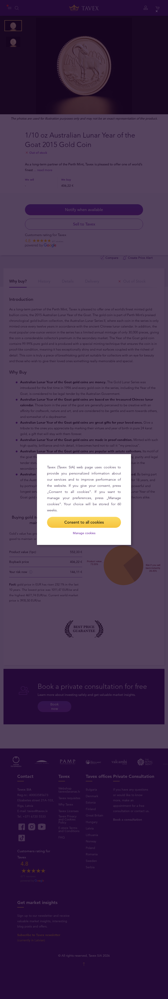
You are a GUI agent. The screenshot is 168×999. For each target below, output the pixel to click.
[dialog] (84, 499)
